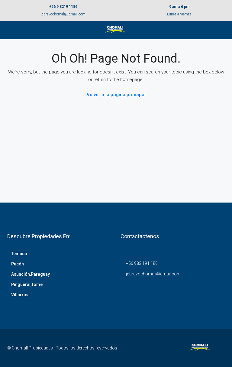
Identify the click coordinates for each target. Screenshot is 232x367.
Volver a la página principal (116, 94)
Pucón (17, 263)
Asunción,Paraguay (30, 274)
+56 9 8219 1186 (63, 7)
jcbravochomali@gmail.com (63, 14)
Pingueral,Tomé (27, 284)
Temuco (19, 253)
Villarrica (20, 294)
